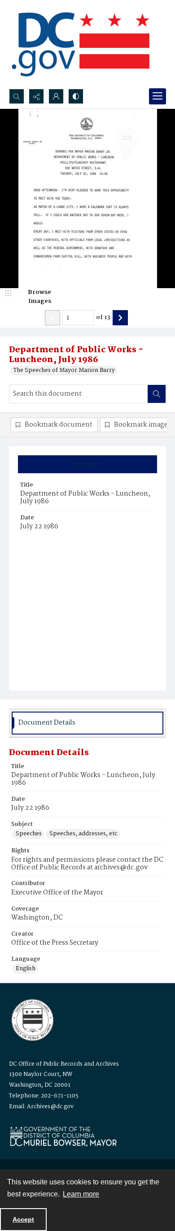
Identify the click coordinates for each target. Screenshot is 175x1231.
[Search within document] (157, 394)
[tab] (87, 464)
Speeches (29, 833)
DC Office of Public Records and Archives (64, 1064)
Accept (23, 1219)
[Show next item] (120, 317)
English (25, 968)
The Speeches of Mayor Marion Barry (64, 370)
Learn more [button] (81, 1194)
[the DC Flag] (81, 44)
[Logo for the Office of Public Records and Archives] (31, 1019)
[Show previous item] (52, 317)
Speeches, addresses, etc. (83, 833)
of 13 (103, 317)
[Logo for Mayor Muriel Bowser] (63, 1136)
